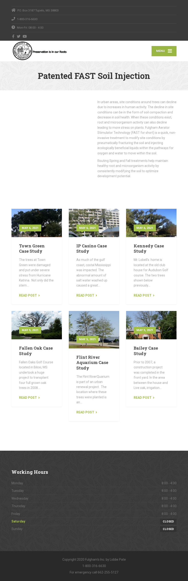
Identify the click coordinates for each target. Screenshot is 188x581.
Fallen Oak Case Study (36, 350)
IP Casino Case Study (91, 248)
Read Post (28, 295)
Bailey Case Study (146, 350)
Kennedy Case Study (149, 248)
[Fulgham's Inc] (39, 51)
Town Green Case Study (32, 248)
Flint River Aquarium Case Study (92, 362)
